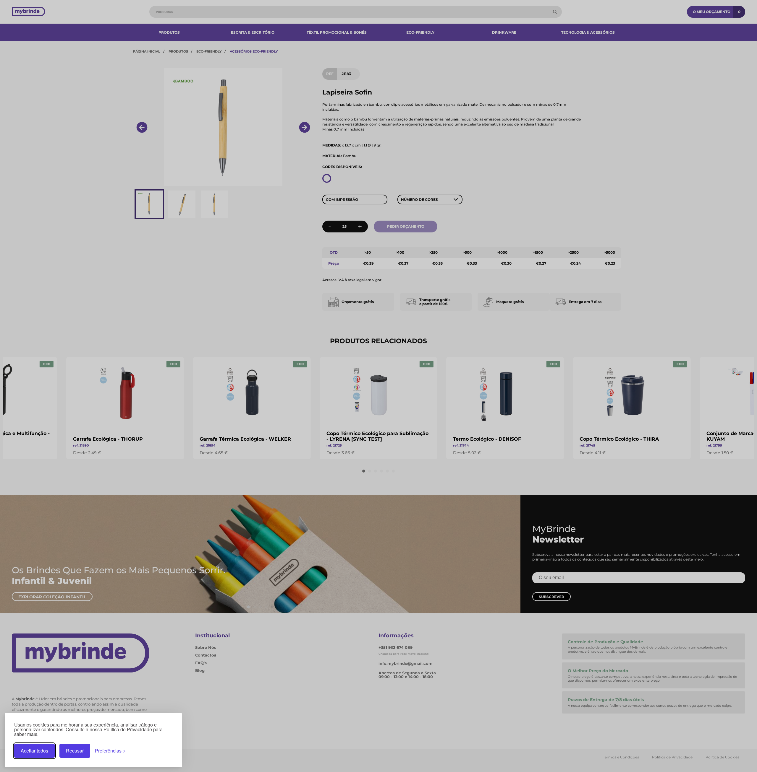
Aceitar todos (34, 750)
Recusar (75, 750)
